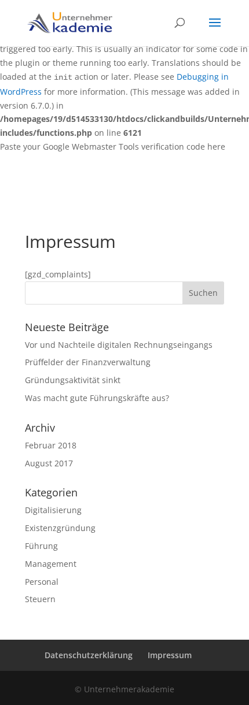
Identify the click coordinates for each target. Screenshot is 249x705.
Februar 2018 (50, 445)
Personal (41, 581)
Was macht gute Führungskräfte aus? (97, 397)
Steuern (40, 598)
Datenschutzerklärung (89, 655)
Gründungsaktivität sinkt (72, 379)
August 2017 (49, 463)
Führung (41, 545)
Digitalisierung (53, 509)
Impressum (170, 655)
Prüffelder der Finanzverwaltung (88, 362)
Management (50, 563)
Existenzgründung (60, 527)
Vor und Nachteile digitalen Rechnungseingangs (119, 344)
